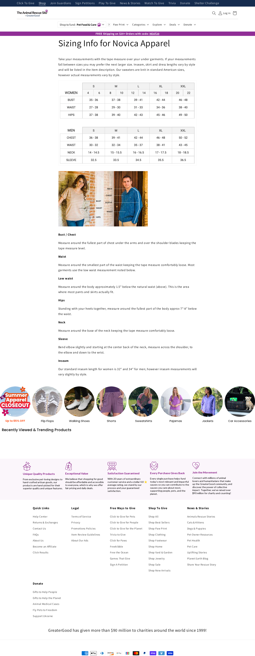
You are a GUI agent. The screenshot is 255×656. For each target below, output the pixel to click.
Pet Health (193, 540)
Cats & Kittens (195, 522)
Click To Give (26, 3)
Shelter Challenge (206, 3)
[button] (214, 13)
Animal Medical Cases (46, 604)
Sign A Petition (119, 564)
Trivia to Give (118, 534)
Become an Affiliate (45, 546)
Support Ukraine (43, 616)
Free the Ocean (119, 552)
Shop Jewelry (156, 558)
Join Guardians (60, 3)
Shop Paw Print (157, 528)
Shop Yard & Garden (160, 552)
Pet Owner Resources (200, 534)
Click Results (40, 552)
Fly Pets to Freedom (45, 610)
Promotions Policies (83, 528)
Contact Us (39, 528)
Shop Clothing (157, 534)
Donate (185, 3)
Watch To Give (154, 3)
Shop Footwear (157, 540)
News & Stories (130, 3)
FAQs (36, 534)
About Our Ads (79, 540)
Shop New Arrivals (159, 570)
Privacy (75, 522)
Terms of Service (81, 516)
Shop (42, 3)
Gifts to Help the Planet (47, 598)
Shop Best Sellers (158, 522)
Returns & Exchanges (45, 522)
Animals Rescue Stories (201, 516)
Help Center (40, 516)
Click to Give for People (124, 522)
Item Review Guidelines (85, 534)
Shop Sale (154, 564)
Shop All (153, 516)
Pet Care (192, 546)
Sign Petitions (85, 3)
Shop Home (155, 546)
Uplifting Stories (197, 552)
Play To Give (107, 3)
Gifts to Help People (45, 592)
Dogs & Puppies (196, 528)
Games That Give (120, 558)
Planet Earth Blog (197, 558)
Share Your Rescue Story (201, 564)
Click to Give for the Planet (126, 528)
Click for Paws (118, 540)
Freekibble (116, 546)
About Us (38, 540)
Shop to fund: (78, 25)
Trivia (172, 3)
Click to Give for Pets (122, 516)
